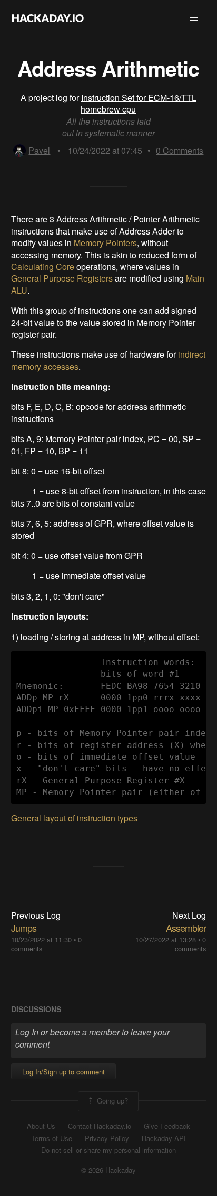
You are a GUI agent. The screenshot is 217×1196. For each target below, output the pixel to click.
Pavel (39, 150)
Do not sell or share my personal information (108, 1150)
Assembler (186, 928)
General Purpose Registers (62, 278)
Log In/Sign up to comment (63, 1072)
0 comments (190, 944)
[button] (194, 18)
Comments (179, 150)
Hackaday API (164, 1138)
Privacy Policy (107, 1138)
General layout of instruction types (74, 818)
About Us (41, 1126)
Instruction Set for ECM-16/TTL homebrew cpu (138, 103)
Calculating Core (42, 266)
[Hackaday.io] (48, 18)
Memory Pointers (105, 243)
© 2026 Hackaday (108, 1170)
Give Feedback (167, 1126)
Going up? (111, 1100)
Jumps (23, 928)
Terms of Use (51, 1138)
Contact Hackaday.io (99, 1126)
